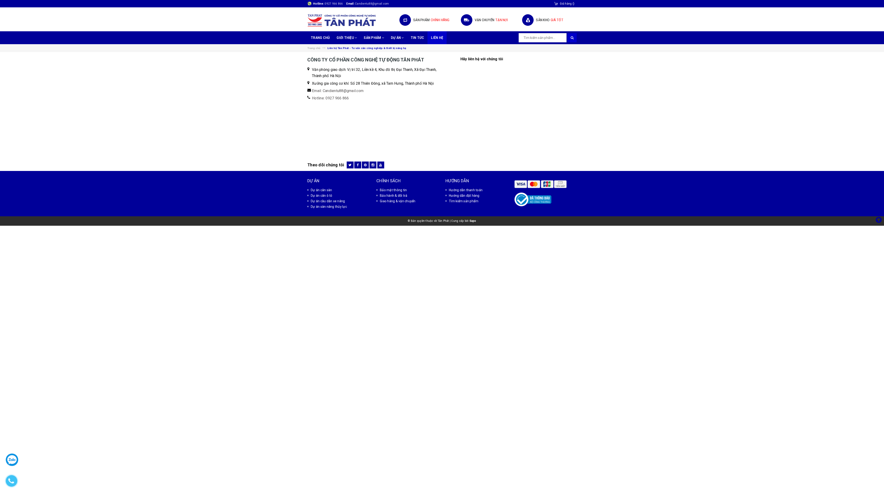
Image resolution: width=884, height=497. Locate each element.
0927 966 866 (334, 3)
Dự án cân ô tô (321, 195)
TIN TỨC (417, 38)
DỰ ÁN (396, 38)
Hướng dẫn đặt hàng (464, 195)
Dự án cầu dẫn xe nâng (328, 201)
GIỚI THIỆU (346, 38)
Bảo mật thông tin (393, 190)
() (567, 3)
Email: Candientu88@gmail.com (337, 91)
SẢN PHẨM (373, 38)
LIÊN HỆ (437, 38)
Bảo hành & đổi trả (393, 195)
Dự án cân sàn (321, 190)
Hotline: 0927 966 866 (330, 98)
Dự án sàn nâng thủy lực (329, 206)
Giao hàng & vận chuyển (398, 201)
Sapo (472, 220)
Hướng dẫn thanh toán (466, 190)
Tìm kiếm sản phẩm (463, 201)
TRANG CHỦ (320, 38)
